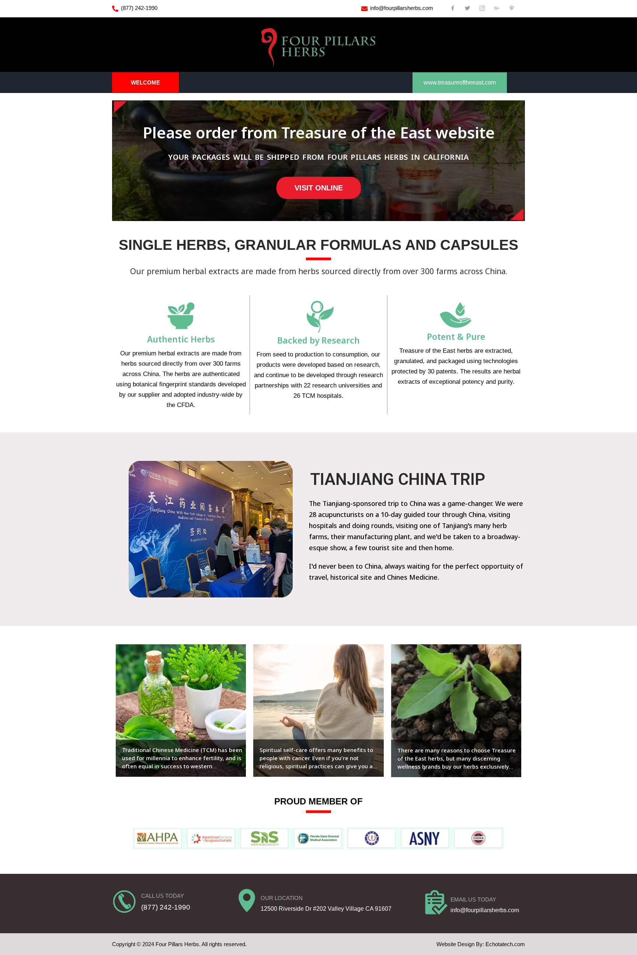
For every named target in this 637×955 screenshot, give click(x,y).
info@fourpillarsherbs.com (401, 8)
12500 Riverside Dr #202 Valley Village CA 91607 (326, 909)
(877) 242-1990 (139, 8)
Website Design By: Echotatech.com (480, 944)
